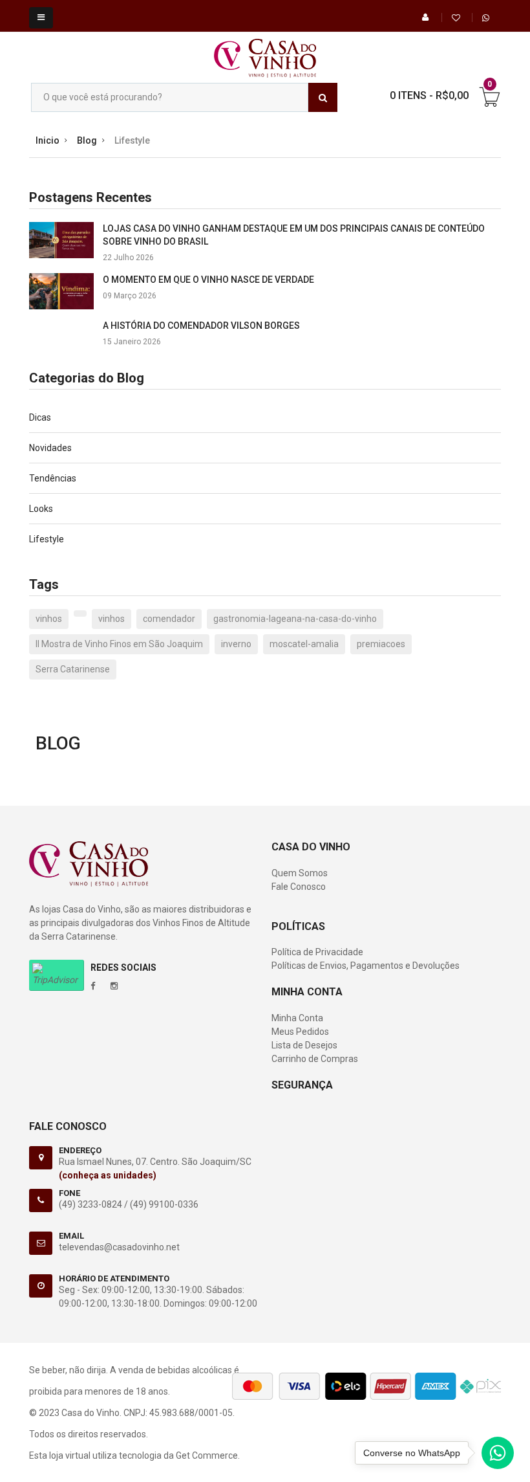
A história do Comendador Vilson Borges (201, 325)
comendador (169, 619)
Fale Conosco (298, 886)
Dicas (40, 417)
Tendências (52, 478)
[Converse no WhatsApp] (498, 1456)
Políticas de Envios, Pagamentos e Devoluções (365, 965)
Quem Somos (299, 873)
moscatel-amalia (304, 644)
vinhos (49, 619)
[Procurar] (322, 97)
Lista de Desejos (304, 1045)
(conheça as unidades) (107, 1175)
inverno (236, 644)
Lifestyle (46, 539)
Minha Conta (297, 1018)
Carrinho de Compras (314, 1059)
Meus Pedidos (300, 1031)
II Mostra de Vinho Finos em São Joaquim (119, 644)
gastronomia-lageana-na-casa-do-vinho (295, 619)
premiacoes (381, 644)
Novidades (50, 448)
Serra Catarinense (73, 669)
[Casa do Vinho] (265, 52)
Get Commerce (207, 1455)
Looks (41, 508)
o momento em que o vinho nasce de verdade (208, 279)
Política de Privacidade (317, 952)
